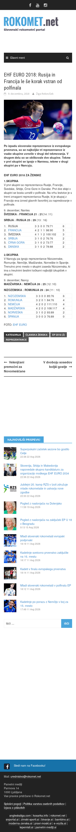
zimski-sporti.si (30, 819)
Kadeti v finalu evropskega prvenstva (43, 569)
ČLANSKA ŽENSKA (37, 334)
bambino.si (62, 819)
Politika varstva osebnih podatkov (44, 804)
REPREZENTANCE (16, 339)
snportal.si (12, 819)
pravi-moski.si (42, 823)
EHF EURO (20, 325)
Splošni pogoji (12, 804)
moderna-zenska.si (20, 823)
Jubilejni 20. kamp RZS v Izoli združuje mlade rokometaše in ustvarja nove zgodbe (44, 488)
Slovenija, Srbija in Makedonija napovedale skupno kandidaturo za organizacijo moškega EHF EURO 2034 (44, 469)
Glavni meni (17, 58)
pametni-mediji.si (45, 827)
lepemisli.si (26, 827)
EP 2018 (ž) (58, 334)
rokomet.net (57, 815)
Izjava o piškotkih (14, 808)
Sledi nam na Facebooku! (30, 765)
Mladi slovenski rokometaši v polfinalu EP (45, 585)
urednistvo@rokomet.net (26, 776)
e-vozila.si (60, 823)
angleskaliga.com (20, 815)
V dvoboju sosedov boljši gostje (57, 364)
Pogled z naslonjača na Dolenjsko (41, 503)
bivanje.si (47, 819)
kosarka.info (40, 815)
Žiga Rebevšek (45, 93)
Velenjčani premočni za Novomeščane (14, 366)
